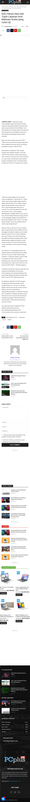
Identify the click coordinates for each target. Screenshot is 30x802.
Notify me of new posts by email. (11, 441)
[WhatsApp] (19, 30)
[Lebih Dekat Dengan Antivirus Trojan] (6, 378)
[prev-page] (3, 399)
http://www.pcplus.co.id (15, 359)
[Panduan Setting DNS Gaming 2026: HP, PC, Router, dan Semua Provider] (6, 540)
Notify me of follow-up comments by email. (14, 440)
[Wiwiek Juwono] (3, 26)
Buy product (3, 593)
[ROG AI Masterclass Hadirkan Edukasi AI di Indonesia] (6, 500)
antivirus (4, 319)
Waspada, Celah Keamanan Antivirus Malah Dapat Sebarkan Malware (19, 392)
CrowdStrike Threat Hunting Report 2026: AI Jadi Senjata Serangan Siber (18, 515)
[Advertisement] (15, 81)
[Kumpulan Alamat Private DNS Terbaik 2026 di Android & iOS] (6, 508)
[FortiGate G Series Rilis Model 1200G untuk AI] (6, 492)
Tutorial (3, 379)
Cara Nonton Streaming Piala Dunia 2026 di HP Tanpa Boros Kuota (18, 548)
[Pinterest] (15, 30)
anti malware (22, 317)
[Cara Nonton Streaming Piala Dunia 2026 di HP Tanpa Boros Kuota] (6, 549)
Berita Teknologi (9, 6)
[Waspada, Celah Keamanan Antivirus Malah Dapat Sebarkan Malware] (6, 393)
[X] (12, 30)
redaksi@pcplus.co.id (14, 781)
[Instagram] (15, 792)
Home (3, 6)
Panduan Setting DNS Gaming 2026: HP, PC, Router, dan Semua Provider (19, 540)
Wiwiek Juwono (8, 26)
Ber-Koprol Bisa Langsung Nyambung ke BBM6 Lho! (22, 337)
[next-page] (5, 399)
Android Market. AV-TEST (11, 317)
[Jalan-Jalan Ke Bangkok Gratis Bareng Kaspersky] (6, 385)
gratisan (9, 319)
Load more (14, 521)
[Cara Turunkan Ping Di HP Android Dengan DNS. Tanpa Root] (6, 557)
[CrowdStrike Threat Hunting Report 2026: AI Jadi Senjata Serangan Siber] (6, 515)
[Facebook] (8, 30)
